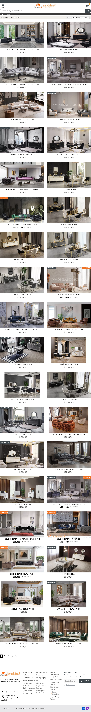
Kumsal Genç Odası (22, 504)
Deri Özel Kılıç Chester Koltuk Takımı (22, 50)
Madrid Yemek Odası (22, 294)
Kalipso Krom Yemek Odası (22, 399)
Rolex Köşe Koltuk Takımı (69, 294)
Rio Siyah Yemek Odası (69, 50)
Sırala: (69, 18)
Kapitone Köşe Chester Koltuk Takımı (22, 85)
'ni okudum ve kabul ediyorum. (77, 686)
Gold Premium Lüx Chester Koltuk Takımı (69, 85)
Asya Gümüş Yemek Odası (22, 434)
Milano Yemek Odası (22, 259)
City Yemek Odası (69, 190)
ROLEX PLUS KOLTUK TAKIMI (69, 120)
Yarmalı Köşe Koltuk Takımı (69, 609)
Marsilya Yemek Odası (69, 259)
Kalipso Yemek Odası (69, 364)
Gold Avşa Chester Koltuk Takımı (22, 225)
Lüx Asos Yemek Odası (22, 364)
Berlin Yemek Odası (69, 399)
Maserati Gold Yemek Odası (69, 155)
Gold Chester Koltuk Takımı (69, 539)
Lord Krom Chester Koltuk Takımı (69, 469)
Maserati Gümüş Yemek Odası (22, 155)
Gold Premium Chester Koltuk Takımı (69, 504)
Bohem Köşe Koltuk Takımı (22, 120)
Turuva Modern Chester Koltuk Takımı (22, 644)
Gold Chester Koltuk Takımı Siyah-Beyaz (22, 539)
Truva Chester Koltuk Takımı (69, 644)
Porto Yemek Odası (69, 225)
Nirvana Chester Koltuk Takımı (69, 329)
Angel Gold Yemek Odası (22, 469)
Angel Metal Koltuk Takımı (22, 609)
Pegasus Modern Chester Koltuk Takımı (22, 329)
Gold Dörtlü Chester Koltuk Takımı (22, 190)
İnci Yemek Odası (69, 574)
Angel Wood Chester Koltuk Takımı (69, 434)
